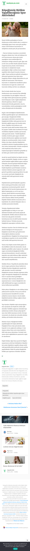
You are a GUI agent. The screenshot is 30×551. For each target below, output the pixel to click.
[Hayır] (28, 546)
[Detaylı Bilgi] (2, 356)
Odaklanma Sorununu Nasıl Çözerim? (15, 407)
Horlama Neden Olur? (15, 403)
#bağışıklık (5, 390)
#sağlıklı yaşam (6, 398)
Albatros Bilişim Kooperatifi (11, 527)
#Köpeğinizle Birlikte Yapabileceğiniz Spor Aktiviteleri (13, 394)
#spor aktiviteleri (16, 398)
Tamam (15, 548)
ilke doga (9, 431)
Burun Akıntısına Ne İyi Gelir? (12, 466)
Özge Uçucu (10, 450)
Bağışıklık (5, 385)
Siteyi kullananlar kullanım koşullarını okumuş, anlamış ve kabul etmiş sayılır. (15, 502)
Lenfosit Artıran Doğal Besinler (13, 447)
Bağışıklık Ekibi (7, 366)
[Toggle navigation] (26, 4)
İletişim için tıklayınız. (19, 520)
